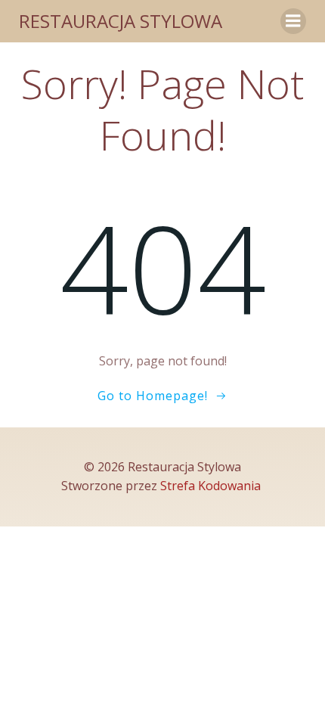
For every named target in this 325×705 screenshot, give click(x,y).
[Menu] (293, 21)
